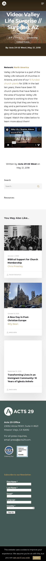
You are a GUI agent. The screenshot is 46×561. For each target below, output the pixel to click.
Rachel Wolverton (15, 274)
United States (23, 42)
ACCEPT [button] (36, 558)
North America (21, 67)
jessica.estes (13, 332)
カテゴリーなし (15, 37)
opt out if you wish (21, 557)
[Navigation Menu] (42, 3)
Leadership (32, 37)
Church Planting (22, 33)
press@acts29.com (21, 440)
